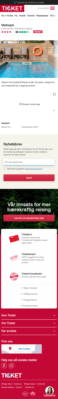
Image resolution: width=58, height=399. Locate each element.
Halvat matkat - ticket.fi (11, 387)
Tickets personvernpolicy (33, 168)
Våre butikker (24, 349)
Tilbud (53, 15)
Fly (16, 15)
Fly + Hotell (7, 15)
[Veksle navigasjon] (52, 8)
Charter (31, 15)
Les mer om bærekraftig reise (29, 218)
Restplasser (42, 15)
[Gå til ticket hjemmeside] (12, 8)
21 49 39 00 (43, 8)
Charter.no (29, 387)
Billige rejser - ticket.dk (34, 384)
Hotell (22, 15)
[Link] (4, 365)
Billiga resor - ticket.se (11, 384)
